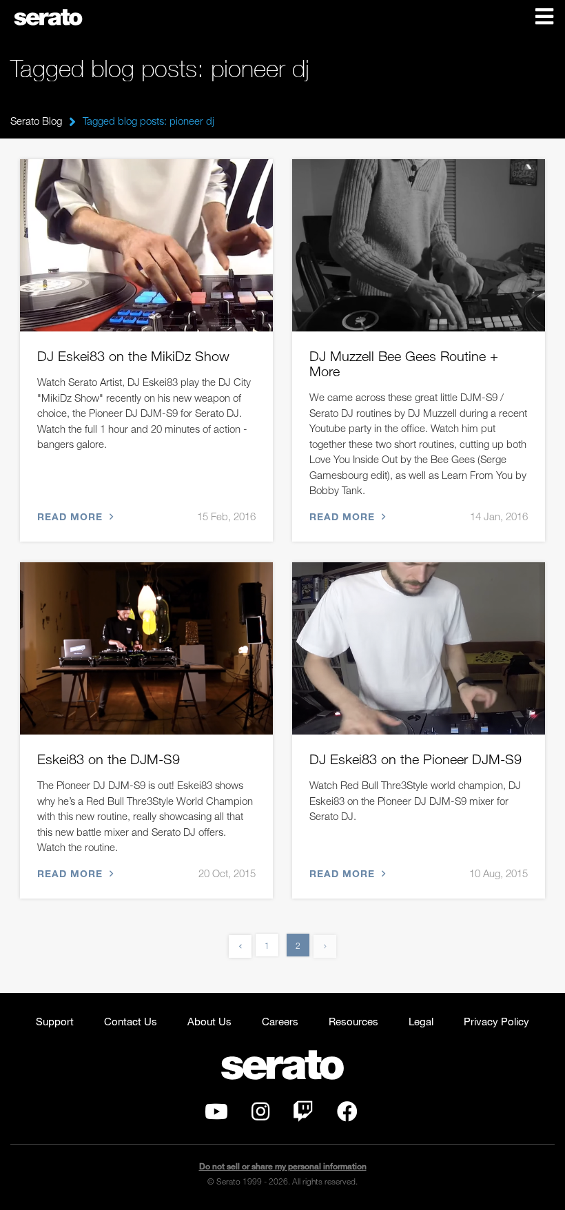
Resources (353, 1021)
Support (55, 1021)
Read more (71, 516)
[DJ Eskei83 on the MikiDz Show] (146, 245)
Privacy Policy (496, 1021)
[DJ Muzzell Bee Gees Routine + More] (418, 245)
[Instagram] (260, 1115)
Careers (280, 1021)
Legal (421, 1021)
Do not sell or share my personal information (283, 1166)
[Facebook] (347, 1115)
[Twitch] (303, 1115)
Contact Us (130, 1021)
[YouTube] (216, 1115)
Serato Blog (36, 120)
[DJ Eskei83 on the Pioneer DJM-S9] (418, 648)
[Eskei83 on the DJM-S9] (146, 648)
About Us (209, 1021)
